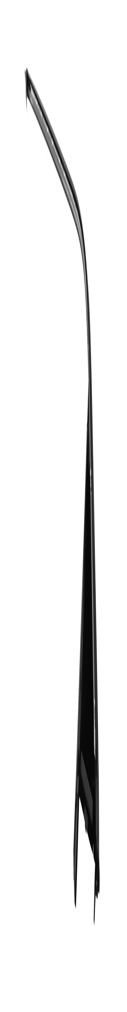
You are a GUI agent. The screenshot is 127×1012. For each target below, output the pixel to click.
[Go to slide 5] (6, 530)
